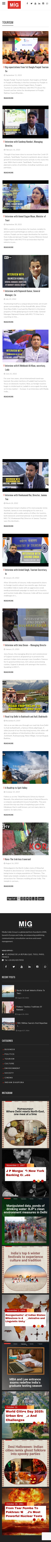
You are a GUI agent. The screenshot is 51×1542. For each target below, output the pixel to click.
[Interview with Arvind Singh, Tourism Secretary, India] (25, 550)
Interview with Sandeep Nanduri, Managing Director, (24, 143)
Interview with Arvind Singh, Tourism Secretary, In (26, 571)
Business (10, 1049)
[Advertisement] (25, 429)
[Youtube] (35, 3)
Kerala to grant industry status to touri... (31, 991)
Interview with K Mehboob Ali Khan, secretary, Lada (25, 367)
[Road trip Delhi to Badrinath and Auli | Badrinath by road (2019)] (25, 696)
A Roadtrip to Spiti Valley (16, 787)
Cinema (9, 1078)
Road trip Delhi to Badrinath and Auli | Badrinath (26, 716)
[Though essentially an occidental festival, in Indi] (25, 1463)
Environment (12, 1068)
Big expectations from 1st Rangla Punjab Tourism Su (27, 69)
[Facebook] (27, 3)
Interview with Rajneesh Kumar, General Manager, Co (22, 293)
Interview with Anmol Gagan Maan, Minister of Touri (25, 218)
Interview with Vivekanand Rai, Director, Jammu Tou (26, 497)
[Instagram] (43, 3)
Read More (8, 98)
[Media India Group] (25, 924)
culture (9, 1063)
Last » (41, 898)
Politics (10, 1054)
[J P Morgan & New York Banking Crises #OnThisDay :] (25, 1173)
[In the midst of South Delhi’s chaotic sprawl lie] (25, 1124)
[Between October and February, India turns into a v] (25, 1269)
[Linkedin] (39, 3)
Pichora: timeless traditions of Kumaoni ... (29, 1008)
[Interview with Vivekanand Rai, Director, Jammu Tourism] (25, 475)
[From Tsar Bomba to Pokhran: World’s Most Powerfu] (25, 1511)
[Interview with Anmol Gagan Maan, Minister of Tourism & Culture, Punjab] (25, 196)
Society (9, 1073)
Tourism (10, 1059)
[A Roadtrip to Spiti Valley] (25, 767)
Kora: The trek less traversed (18, 859)
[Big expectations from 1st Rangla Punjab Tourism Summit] (25, 47)
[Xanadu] (14, 4)
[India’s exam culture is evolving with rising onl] (25, 1366)
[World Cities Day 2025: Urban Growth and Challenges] (25, 1414)
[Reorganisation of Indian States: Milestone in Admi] (25, 1318)
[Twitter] (31, 3)
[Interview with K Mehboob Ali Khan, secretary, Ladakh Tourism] (25, 346)
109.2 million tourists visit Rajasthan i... (32, 1024)
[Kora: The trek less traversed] (25, 839)
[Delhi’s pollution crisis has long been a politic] (25, 1221)
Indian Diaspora (14, 1082)
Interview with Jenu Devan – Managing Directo (25, 645)
